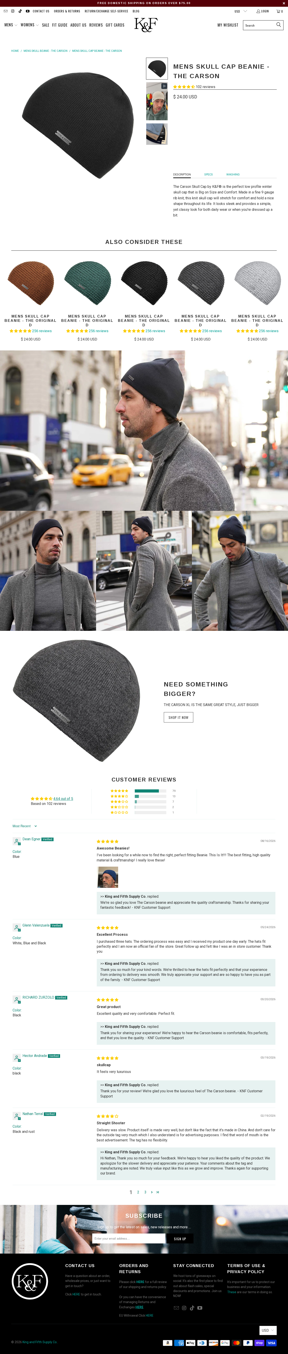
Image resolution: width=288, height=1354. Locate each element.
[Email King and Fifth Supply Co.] (5, 11)
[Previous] (9, 298)
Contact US (41, 11)
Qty (175, 130)
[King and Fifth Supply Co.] (146, 25)
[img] (107, 841)
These (231, 1292)
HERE (76, 1294)
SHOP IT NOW (179, 717)
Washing (233, 174)
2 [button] (138, 1192)
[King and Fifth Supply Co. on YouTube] (27, 11)
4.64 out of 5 (63, 799)
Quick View (144, 292)
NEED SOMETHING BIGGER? (196, 689)
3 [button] (145, 1192)
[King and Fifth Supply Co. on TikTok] (20, 11)
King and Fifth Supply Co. (39, 1342)
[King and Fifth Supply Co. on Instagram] (13, 11)
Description (182, 174)
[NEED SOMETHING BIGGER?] (76, 700)
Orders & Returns (67, 11)
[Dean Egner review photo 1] (107, 877)
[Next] (279, 298)
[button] (11, 25)
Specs (208, 174)
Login (265, 11)
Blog (136, 11)
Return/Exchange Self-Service (106, 11)
